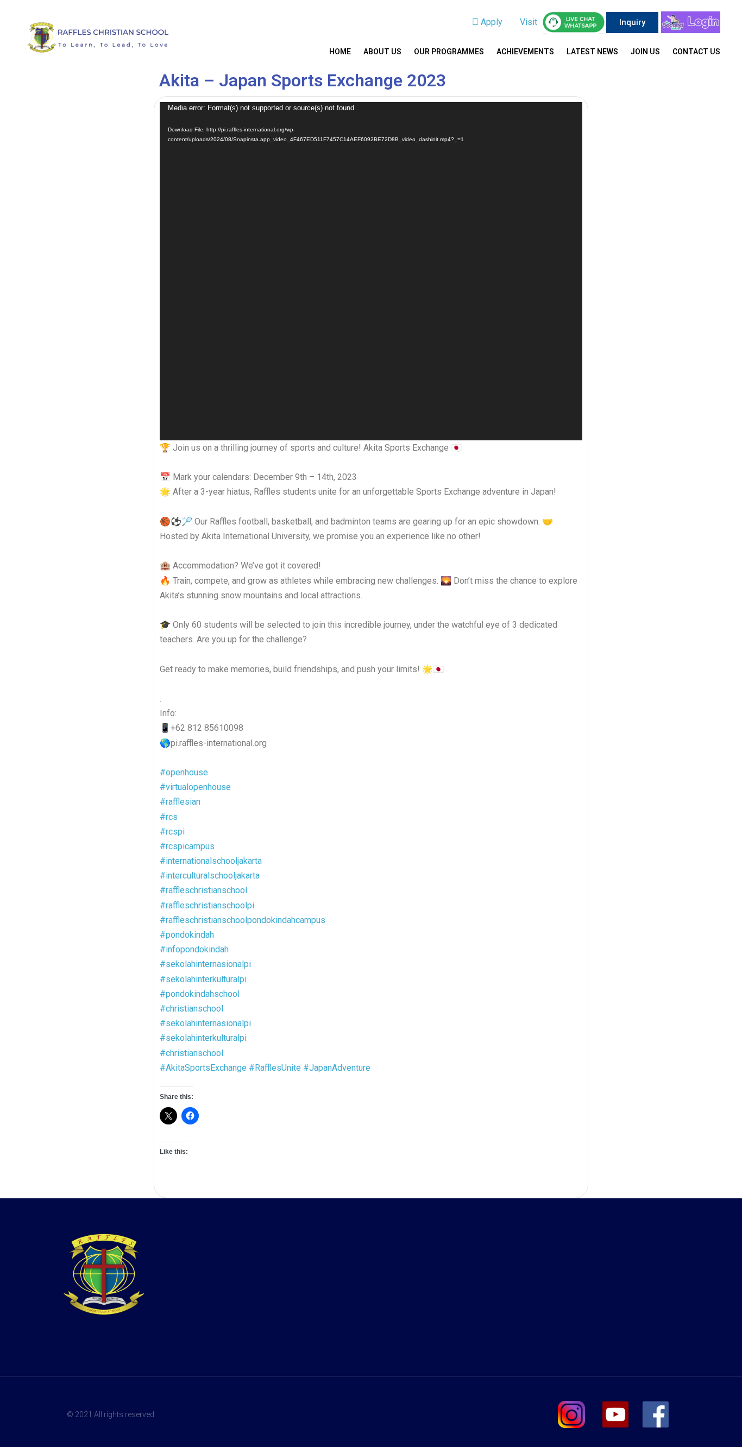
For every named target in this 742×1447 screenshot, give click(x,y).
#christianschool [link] (191, 1008)
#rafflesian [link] (180, 802)
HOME (340, 51)
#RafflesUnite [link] (275, 1068)
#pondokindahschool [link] (200, 994)
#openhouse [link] (184, 772)
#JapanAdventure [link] (336, 1068)
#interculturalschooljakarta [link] (210, 875)
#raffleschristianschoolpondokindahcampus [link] (242, 920)
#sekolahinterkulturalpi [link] (203, 979)
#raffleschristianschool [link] (203, 890)
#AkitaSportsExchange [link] (203, 1068)
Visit (527, 22)
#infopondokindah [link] (194, 949)
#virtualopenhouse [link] (195, 787)
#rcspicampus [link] (187, 846)
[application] (371, 271)
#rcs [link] (169, 817)
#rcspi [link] (172, 831)
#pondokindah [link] (187, 935)
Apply (490, 22)
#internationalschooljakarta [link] (211, 861)
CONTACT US (696, 51)
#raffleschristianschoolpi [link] (207, 905)
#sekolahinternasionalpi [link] (205, 964)
